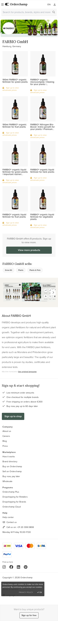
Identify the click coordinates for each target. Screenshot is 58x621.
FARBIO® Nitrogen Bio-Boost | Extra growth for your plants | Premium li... (42, 128)
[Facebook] (11, 567)
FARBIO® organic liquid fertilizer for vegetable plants (42, 217)
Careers (6, 436)
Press (5, 446)
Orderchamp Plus (10, 491)
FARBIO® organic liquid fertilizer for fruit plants (14, 215)
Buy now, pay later (11, 476)
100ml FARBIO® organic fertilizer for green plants (15, 80)
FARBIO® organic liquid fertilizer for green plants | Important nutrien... (15, 172)
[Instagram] (4, 567)
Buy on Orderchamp (12, 466)
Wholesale (7, 481)
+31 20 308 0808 (25, 527)
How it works (8, 456)
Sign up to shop (13, 416)
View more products (29, 250)
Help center (8, 517)
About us (6, 431)
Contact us (11, 522)
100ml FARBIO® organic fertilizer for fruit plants (14, 125)
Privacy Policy (26, 592)
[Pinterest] (25, 567)
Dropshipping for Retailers (15, 496)
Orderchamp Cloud (11, 506)
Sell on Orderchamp (12, 471)
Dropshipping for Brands (14, 501)
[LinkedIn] (18, 567)
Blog (4, 441)
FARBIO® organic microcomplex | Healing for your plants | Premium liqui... (42, 83)
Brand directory (9, 461)
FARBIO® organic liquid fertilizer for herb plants (42, 170)
